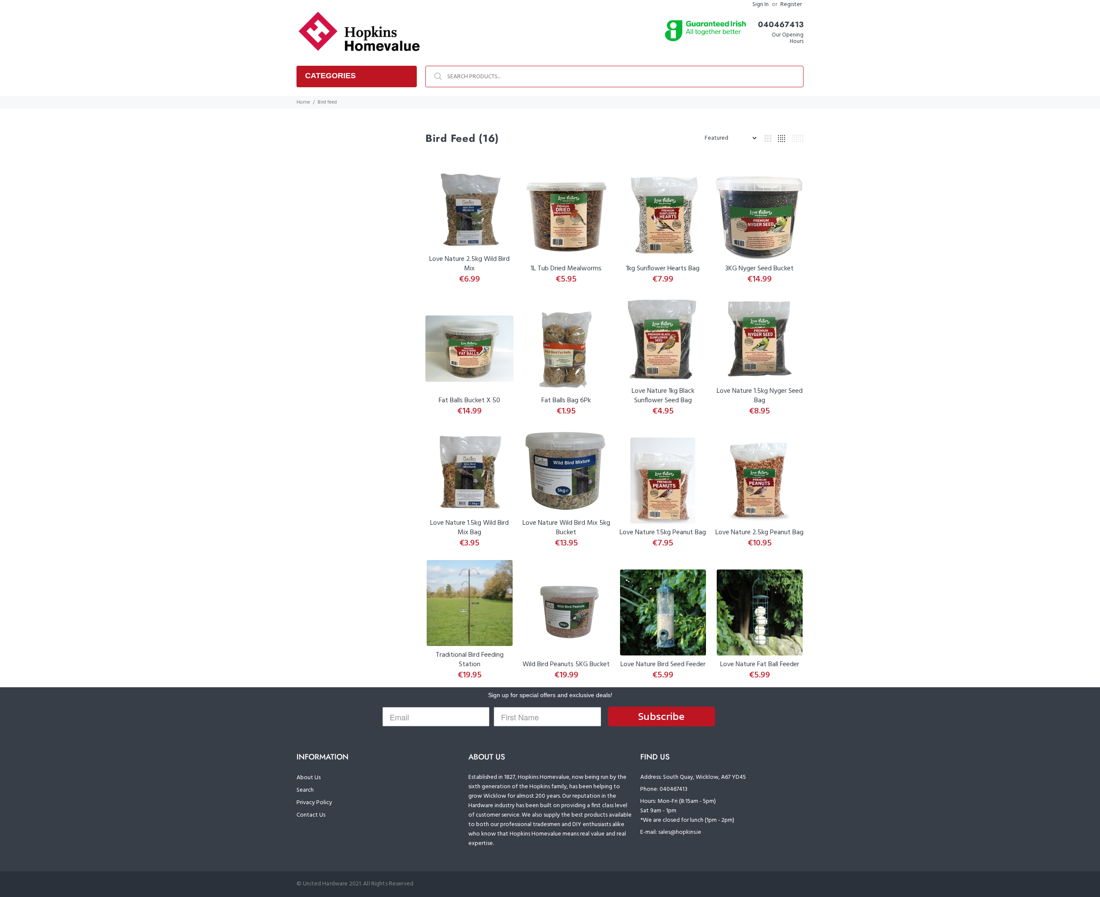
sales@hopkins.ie (679, 832)
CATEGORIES (330, 75)
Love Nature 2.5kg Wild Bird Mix (469, 264)
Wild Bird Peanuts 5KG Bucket (566, 664)
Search (305, 790)
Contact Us (310, 815)
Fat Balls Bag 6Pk (566, 400)
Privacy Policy (314, 803)
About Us (308, 778)
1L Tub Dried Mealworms (566, 268)
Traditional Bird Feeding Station (470, 659)
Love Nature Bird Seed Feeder (663, 664)
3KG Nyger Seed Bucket (759, 268)
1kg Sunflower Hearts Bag (663, 268)
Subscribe (661, 716)
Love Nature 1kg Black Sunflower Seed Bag (663, 396)
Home (303, 102)
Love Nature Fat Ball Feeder (759, 664)
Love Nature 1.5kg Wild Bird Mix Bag (469, 527)
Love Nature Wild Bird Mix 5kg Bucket (566, 527)
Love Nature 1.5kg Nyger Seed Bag (760, 396)
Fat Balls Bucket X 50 (469, 400)
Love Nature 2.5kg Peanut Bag (759, 532)
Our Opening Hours (788, 38)
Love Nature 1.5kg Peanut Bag (663, 532)
